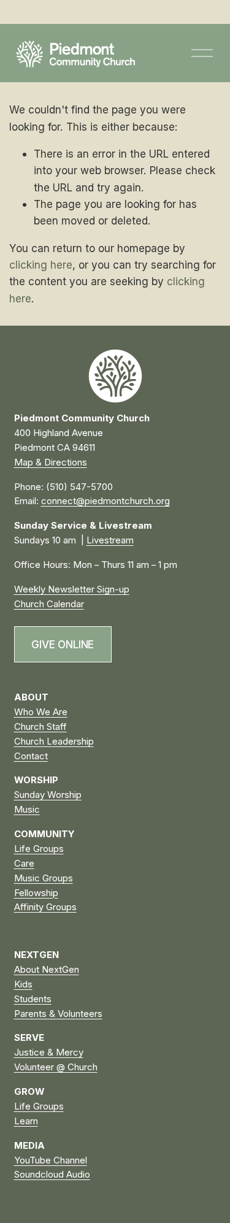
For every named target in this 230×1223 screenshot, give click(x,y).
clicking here (40, 264)
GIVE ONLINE (62, 644)
